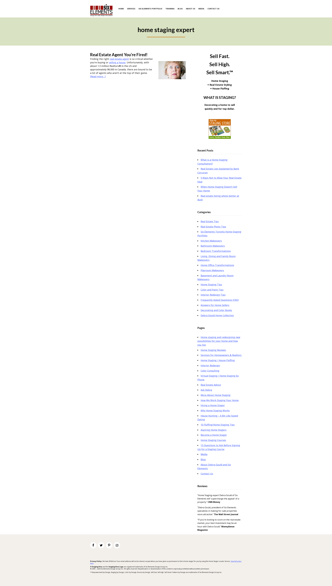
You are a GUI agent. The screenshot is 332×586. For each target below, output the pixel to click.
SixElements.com (101, 10)
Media (204, 454)
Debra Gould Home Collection (217, 315)
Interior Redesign (210, 365)
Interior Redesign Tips (213, 294)
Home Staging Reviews (213, 350)
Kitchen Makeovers (211, 240)
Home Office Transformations (217, 265)
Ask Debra (206, 389)
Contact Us (207, 473)
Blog (203, 459)
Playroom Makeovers (212, 270)
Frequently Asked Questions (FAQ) (220, 300)
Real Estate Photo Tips (213, 226)
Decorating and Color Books (216, 310)
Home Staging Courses (213, 440)
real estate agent (119, 58)
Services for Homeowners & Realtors (221, 355)
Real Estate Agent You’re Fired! (119, 54)
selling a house (117, 62)
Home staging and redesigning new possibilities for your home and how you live (218, 341)
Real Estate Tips (210, 221)
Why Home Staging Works (215, 410)
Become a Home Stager (214, 434)
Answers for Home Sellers (215, 305)
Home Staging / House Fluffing (218, 360)
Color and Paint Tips (212, 289)
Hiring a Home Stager (213, 405)
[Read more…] (98, 76)
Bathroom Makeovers (213, 245)
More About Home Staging (215, 395)
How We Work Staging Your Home (220, 400)
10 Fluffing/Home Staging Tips (218, 424)
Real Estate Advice (211, 384)
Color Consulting (210, 370)
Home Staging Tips (211, 284)
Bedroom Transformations (216, 251)
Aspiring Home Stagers (213, 429)
